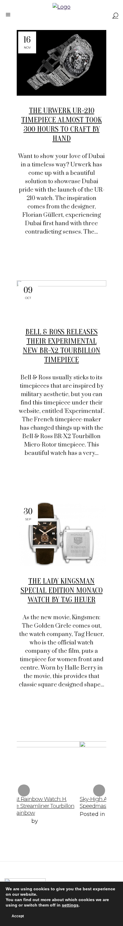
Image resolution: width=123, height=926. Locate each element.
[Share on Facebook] (44, 257)
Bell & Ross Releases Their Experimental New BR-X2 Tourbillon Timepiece (61, 345)
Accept (18, 916)
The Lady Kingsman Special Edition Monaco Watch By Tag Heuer (62, 590)
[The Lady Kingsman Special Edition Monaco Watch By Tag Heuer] (61, 534)
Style (75, 814)
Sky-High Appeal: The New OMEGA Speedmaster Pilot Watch (75, 802)
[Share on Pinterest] (73, 257)
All (62, 814)
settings (70, 905)
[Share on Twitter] (54, 257)
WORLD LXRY (50, 822)
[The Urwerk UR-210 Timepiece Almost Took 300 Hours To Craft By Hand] (61, 63)
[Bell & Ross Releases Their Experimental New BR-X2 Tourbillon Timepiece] (61, 298)
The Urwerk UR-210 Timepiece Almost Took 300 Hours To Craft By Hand (61, 124)
